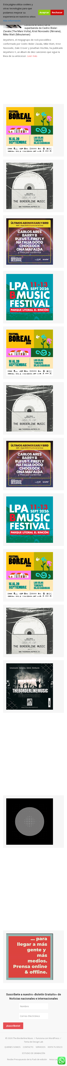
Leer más (32, 55)
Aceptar (44, 12)
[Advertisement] (26, 83)
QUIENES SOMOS (13, 1047)
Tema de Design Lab (33, 1041)
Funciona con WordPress (47, 1038)
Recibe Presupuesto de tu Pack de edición (27, 1059)
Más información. (12, 20)
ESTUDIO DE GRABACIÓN (33, 1053)
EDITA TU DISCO (55, 1047)
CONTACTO (28, 1047)
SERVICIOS (40, 1047)
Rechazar (57, 12)
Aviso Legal (54, 1059)
